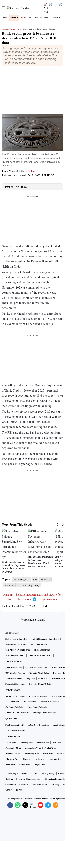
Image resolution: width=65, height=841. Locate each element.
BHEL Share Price (42, 650)
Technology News (31, 753)
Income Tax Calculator (15, 696)
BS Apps (19, 790)
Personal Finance (50, 18)
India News (10, 764)
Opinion (26, 759)
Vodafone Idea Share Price (40, 655)
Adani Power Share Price (16, 644)
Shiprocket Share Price (15, 684)
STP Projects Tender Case (36, 667)
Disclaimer (10, 779)
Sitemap (55, 784)
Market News (43, 742)
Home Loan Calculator (38, 707)
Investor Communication (29, 779)
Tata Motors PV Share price (17, 650)
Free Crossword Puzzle (15, 730)
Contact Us (24, 784)
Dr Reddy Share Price (15, 655)
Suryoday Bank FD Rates (40, 684)
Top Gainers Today (13, 678)
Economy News (55, 759)
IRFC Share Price (39, 644)
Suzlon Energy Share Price (17, 639)
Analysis (33, 18)
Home (5, 18)
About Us (26, 773)
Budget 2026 (39, 764)
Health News (39, 759)
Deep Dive (30, 678)
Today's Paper (11, 773)
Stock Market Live (13, 667)
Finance (14, 18)
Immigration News (33, 748)
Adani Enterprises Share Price (45, 639)
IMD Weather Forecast (15, 673)
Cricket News (50, 748)
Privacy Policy (48, 773)
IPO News (56, 742)
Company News (26, 742)
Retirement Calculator (49, 701)
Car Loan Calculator (14, 707)
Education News (12, 759)
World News (48, 753)
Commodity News (13, 748)
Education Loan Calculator (17, 712)
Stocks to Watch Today (39, 673)
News (24, 18)
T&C (36, 773)
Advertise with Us (40, 784)
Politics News (24, 764)
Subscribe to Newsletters (38, 725)
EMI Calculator (12, 701)
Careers (8, 790)
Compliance (10, 784)
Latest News (10, 742)
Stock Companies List (14, 725)
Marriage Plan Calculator (44, 712)
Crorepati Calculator (38, 696)
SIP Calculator (29, 701)
